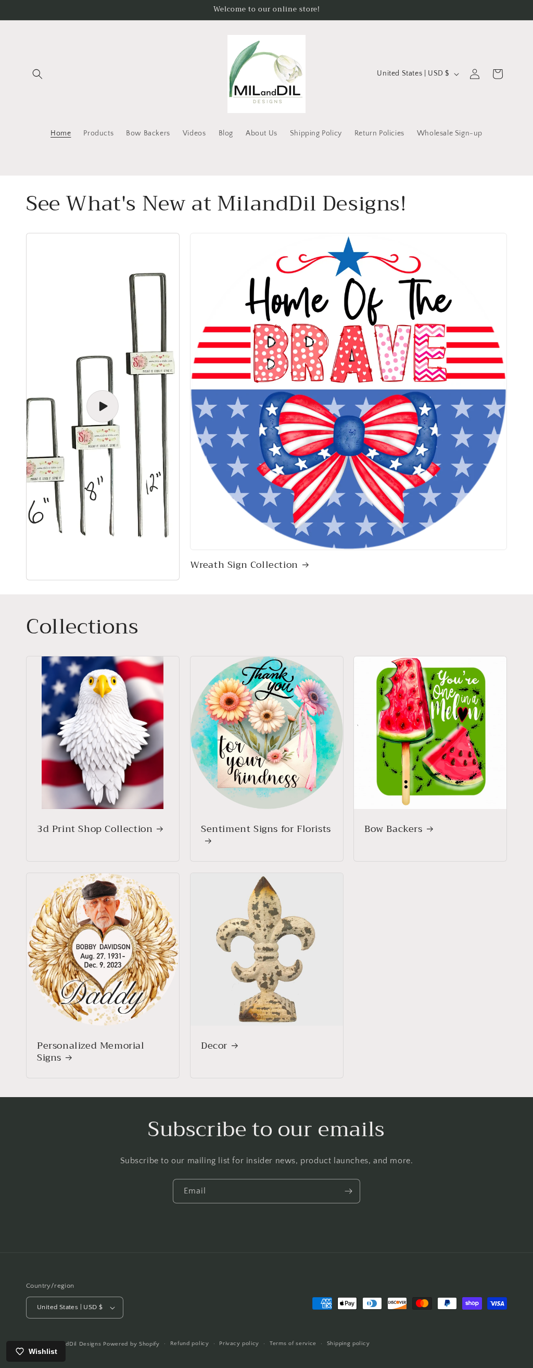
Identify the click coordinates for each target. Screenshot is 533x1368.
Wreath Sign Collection (244, 565)
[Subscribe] (348, 1191)
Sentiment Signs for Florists (266, 830)
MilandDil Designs (76, 1344)
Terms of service (293, 1343)
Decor (214, 1045)
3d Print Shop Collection (95, 829)
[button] (37, 74)
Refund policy (189, 1343)
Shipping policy (348, 1343)
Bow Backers (393, 829)
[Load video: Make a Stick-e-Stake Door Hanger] (103, 406)
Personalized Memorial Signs (91, 1051)
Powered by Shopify (131, 1344)
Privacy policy (239, 1343)
